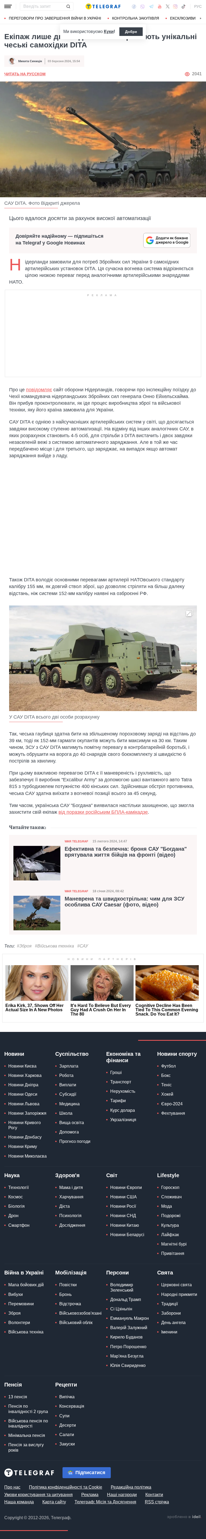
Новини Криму (22, 1146)
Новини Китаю (124, 1225)
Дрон (13, 1215)
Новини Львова (23, 1104)
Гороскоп (170, 1187)
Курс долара (122, 1110)
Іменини (169, 1332)
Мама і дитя (71, 1187)
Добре (131, 31)
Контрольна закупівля (135, 18)
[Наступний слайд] (200, 18)
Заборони (171, 1313)
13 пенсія (17, 1397)
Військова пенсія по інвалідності (28, 1423)
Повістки (68, 1284)
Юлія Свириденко (128, 1365)
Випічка (67, 1397)
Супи (64, 1416)
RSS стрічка (157, 1502)
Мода (166, 1206)
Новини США (123, 1197)
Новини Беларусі (127, 1234)
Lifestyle (168, 1175)
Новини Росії (123, 1206)
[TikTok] (183, 6)
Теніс (166, 1085)
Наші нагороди (122, 1494)
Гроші (116, 1072)
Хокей (167, 1094)
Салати (66, 1434)
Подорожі (171, 1215)
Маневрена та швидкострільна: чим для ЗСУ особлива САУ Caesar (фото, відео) (124, 902)
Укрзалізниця (123, 1119)
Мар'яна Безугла (127, 1356)
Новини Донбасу (25, 1137)
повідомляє (39, 389)
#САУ (82, 946)
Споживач (171, 1197)
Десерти (67, 1425)
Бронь (65, 1294)
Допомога (69, 1132)
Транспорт (120, 1082)
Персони (117, 1273)
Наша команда (19, 1502)
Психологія (70, 1215)
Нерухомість (122, 1091)
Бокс (166, 1075)
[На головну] (103, 6)
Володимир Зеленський (121, 1287)
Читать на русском (25, 74)
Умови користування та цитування (38, 1494)
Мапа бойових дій (26, 1284)
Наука (12, 1175)
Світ (111, 1175)
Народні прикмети (179, 1294)
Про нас (12, 1487)
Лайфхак (170, 1234)
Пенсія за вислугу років (26, 1447)
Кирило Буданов (126, 1337)
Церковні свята (176, 1284)
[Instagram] (175, 6)
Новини (14, 1054)
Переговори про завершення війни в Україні (55, 18)
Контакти (154, 1494)
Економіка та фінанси (123, 1057)
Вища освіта (71, 1122)
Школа (65, 1113)
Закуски (67, 1444)
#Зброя (24, 946)
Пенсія (13, 1385)
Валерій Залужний (128, 1327)
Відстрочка (70, 1304)
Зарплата (68, 1066)
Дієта (64, 1206)
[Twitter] (167, 6)
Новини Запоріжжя (27, 1113)
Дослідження (72, 1225)
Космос (15, 1197)
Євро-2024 (172, 1104)
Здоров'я (67, 1175)
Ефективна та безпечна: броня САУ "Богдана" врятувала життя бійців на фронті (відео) (126, 852)
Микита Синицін (30, 61)
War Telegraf (76, 841)
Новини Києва (22, 1066)
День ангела (173, 1322)
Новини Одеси (22, 1094)
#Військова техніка (54, 946)
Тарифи (118, 1100)
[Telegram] (151, 6)
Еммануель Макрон (129, 1318)
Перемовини (21, 1304)
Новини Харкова (25, 1075)
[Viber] (142, 7)
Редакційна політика (131, 1487)
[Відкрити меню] (8, 6)
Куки (109, 31)
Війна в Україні (24, 1273)
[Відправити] (68, 6)
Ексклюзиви (183, 18)
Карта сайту (54, 1502)
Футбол (168, 1066)
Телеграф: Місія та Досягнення (105, 1502)
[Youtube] (160, 6)
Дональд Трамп (125, 1299)
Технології (18, 1187)
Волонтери (19, 1322)
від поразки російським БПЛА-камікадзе (103, 812)
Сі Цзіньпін (121, 1309)
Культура (170, 1225)
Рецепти (66, 1385)
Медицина (69, 1104)
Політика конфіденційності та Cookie (65, 1487)
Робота (66, 1075)
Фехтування (173, 1113)
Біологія (16, 1206)
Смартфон (19, 1225)
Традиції (169, 1304)
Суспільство (72, 1054)
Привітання (172, 1253)
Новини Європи (126, 1187)
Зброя (14, 1313)
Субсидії (67, 1094)
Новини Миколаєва (27, 1156)
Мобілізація (71, 1273)
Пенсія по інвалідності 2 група (28, 1409)
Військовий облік (76, 1322)
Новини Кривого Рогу (24, 1125)
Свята (165, 1273)
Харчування (71, 1197)
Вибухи (15, 1294)
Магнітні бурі (174, 1244)
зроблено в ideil (184, 1517)
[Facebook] (134, 6)
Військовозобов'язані (80, 1313)
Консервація (71, 1406)
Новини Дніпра (23, 1085)
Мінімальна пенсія (26, 1435)
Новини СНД (123, 1215)
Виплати (67, 1085)
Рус (198, 6)
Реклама (89, 1494)
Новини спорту (177, 1054)
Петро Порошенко (128, 1346)
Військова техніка (25, 1332)
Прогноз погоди (74, 1141)
